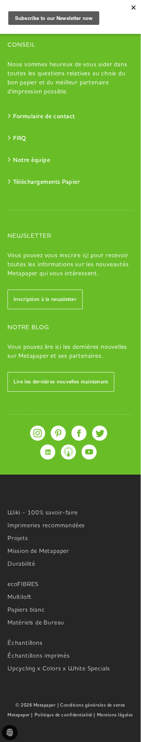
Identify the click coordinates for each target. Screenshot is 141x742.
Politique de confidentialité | (65, 715)
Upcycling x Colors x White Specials (59, 669)
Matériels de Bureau (36, 623)
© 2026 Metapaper (35, 705)
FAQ (19, 139)
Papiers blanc (26, 610)
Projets (18, 539)
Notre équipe (31, 160)
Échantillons (25, 643)
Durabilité (21, 564)
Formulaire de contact (44, 117)
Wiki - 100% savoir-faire (43, 513)
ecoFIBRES (23, 585)
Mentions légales (115, 715)
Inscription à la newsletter (45, 299)
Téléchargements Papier (46, 182)
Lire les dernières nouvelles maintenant (61, 382)
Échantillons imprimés (39, 656)
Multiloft (20, 597)
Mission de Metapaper (38, 551)
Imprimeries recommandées (46, 526)
